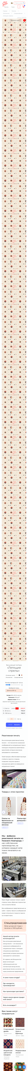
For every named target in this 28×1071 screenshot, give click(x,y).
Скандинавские (18, 677)
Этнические (9, 677)
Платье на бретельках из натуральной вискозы (7, 822)
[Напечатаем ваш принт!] (19, 6)
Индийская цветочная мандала (8, 1053)
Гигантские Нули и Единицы (20, 1031)
